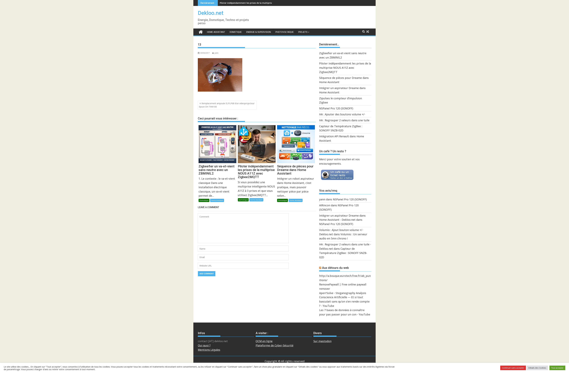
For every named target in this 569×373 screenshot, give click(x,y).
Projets (302, 32)
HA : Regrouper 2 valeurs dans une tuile (344, 120)
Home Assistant (216, 32)
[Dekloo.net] (201, 32)
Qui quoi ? (204, 345)
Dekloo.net (210, 13)
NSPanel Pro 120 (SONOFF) (336, 108)
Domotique (236, 32)
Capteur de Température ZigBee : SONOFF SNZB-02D (343, 253)
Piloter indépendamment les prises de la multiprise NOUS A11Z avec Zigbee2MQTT (345, 68)
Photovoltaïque (284, 32)
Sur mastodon (322, 341)
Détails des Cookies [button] (537, 367)
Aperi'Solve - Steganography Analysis (342, 293)
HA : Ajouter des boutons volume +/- (342, 114)
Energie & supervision (258, 32)
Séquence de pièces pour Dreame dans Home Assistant (248, 2)
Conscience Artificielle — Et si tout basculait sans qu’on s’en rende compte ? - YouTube (344, 301)
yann (216, 53)
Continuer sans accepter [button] (513, 367)
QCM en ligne (264, 341)
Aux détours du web (335, 268)
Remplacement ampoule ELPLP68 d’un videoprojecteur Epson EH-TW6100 (226, 105)
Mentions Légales (209, 349)
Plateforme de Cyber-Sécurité (274, 345)
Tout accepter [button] (557, 367)
